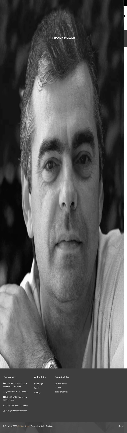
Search (36, 388)
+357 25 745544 (21, 405)
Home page (38, 384)
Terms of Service (61, 392)
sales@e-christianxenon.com (16, 411)
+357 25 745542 (20, 392)
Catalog (37, 392)
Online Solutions (46, 426)
